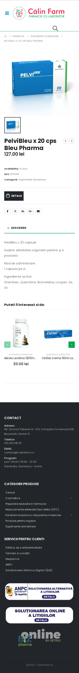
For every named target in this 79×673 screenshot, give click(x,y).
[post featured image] (20, 333)
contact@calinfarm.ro (19, 452)
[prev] (65, 141)
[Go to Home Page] (5, 36)
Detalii (16, 196)
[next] (72, 141)
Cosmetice (12, 498)
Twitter (15, 211)
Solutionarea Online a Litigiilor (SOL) (28, 570)
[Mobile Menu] (7, 13)
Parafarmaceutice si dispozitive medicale (33, 515)
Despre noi (12, 559)
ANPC (8, 564)
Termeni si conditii (17, 553)
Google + (30, 211)
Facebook (7, 211)
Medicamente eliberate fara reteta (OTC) (32, 509)
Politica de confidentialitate (23, 547)
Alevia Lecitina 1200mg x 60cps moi (29, 358)
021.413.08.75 (12, 443)
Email (38, 211)
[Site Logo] (38, 13)
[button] (55, 28)
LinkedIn (23, 211)
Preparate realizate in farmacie (25, 504)
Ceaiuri (10, 492)
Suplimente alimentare (32, 179)
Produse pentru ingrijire (20, 521)
